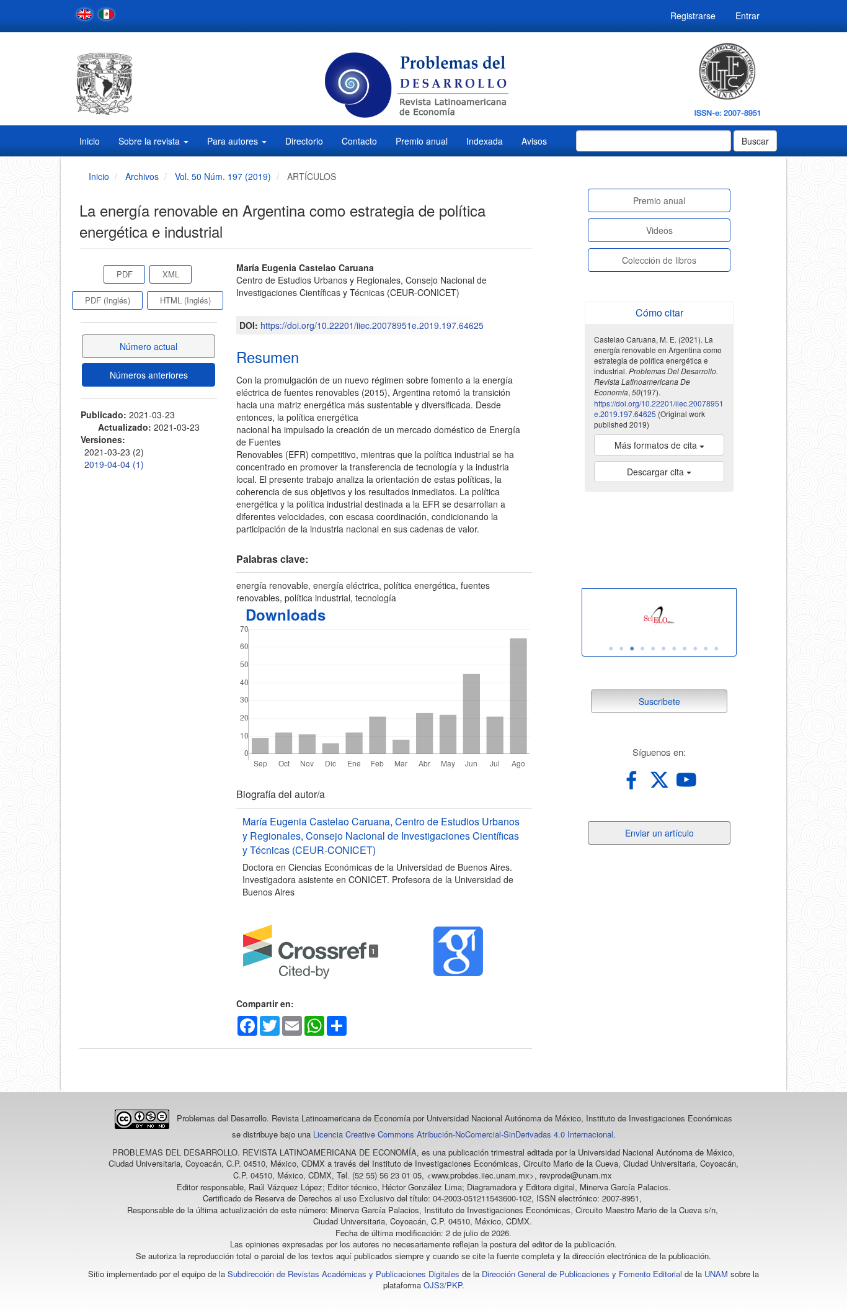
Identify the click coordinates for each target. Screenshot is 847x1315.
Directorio (304, 141)
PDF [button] (125, 274)
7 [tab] (674, 648)
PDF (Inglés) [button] (107, 300)
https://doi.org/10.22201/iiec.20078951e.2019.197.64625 (372, 325)
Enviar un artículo (659, 833)
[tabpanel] (659, 616)
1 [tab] (611, 648)
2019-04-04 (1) (114, 464)
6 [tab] (663, 648)
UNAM (716, 1274)
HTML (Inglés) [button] (185, 300)
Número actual (148, 346)
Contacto (359, 141)
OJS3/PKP (442, 1285)
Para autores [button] (233, 141)
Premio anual (422, 141)
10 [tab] (705, 648)
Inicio (89, 141)
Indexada (484, 141)
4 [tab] (642, 648)
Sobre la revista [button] (150, 141)
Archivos (142, 176)
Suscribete (659, 701)
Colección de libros (659, 260)
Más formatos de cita (656, 445)
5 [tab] (653, 648)
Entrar (747, 15)
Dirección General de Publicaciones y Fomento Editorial (582, 1274)
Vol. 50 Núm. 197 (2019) (223, 176)
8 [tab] (684, 648)
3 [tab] (632, 648)
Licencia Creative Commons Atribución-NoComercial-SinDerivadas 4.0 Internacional (463, 1134)
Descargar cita (656, 471)
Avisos (534, 141)
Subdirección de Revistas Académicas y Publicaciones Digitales (343, 1274)
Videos (659, 230)
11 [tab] (716, 648)
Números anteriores (149, 375)
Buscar (755, 141)
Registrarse (693, 15)
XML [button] (170, 274)
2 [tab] (621, 648)
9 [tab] (695, 648)
